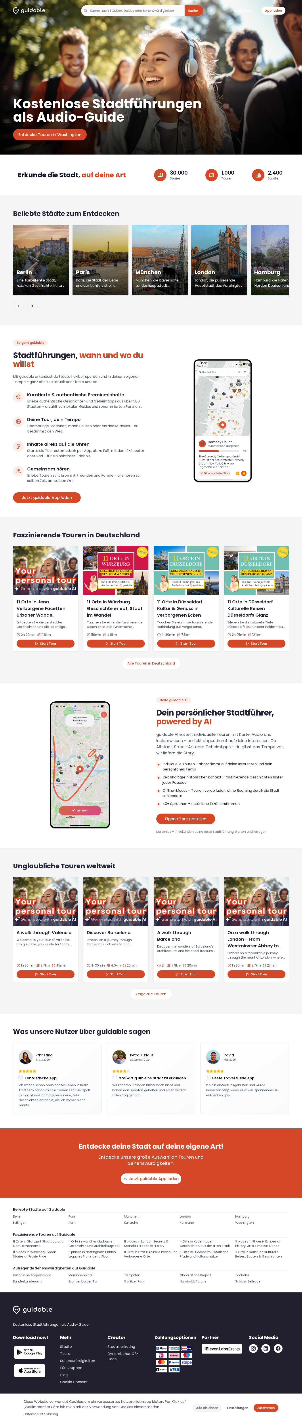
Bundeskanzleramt (27, 1281)
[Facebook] (278, 1348)
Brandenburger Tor (83, 1281)
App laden (273, 10)
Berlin (17, 1216)
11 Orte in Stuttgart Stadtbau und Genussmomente (38, 1243)
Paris (72, 1216)
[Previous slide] (18, 306)
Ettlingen (20, 1222)
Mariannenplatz (80, 1275)
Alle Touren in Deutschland (151, 663)
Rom (72, 1222)
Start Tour (48, 643)
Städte (66, 1346)
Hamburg (242, 1216)
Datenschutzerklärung (41, 1414)
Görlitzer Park (134, 1281)
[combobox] (133, 10)
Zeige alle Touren (151, 994)
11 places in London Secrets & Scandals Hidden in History (146, 1243)
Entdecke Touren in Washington (49, 134)
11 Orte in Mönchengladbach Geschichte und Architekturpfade (94, 1243)
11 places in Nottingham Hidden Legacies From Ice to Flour (92, 1254)
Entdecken (242, 10)
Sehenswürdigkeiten (77, 1360)
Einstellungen (237, 1408)
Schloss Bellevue (247, 1281)
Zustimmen (266, 1408)
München (131, 1216)
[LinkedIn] (265, 1348)
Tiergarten (132, 1275)
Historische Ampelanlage (32, 1275)
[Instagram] (253, 1348)
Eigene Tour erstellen (185, 818)
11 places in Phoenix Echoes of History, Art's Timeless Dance (258, 1243)
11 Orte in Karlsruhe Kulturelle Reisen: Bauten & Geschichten (258, 1254)
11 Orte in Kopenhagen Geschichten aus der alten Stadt (205, 1243)
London (185, 1216)
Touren (66, 1353)
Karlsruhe (131, 1222)
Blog (64, 1374)
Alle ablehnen (207, 1408)
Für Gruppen (71, 1367)
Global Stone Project (195, 1275)
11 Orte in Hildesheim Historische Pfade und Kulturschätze (204, 1254)
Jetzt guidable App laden (47, 497)
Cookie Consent (74, 1381)
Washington (244, 1222)
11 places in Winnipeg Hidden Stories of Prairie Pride (34, 1254)
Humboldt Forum (193, 1281)
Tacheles (242, 1275)
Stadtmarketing (121, 1346)
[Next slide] (32, 306)
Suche (193, 10)
